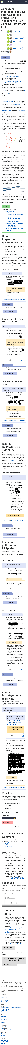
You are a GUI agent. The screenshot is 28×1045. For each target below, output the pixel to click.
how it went (15, 887)
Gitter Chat (16, 299)
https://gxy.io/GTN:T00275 (13, 92)
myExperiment (11, 460)
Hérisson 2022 (18, 104)
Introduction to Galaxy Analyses (12, 76)
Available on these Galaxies (12, 83)
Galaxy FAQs (7, 844)
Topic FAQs (7, 842)
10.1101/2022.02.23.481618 (17, 877)
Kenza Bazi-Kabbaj (18, 38)
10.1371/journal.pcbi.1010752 (11, 939)
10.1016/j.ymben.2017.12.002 (14, 862)
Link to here (6, 299)
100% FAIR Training (5, 1000)
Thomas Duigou (17, 34)
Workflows (8, 81)
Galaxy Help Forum (9, 848)
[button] (11, 947)
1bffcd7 (5, 1026)
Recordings (16, 81)
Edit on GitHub (5, 1010)
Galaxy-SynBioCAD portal (8, 101)
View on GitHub (17, 722)
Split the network (12, 224)
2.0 (8, 93)
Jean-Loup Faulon (17, 48)
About (2, 995)
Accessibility (3, 998)
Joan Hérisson (17, 41)
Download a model (12, 212)
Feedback (8, 964)
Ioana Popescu (17, 45)
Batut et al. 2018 (4, 1041)
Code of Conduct (4, 997)
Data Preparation (10, 211)
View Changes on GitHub (7, 1012)
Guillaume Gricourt (18, 31)
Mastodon (4, 1034)
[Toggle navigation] (26, 2)
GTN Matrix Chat (8, 846)
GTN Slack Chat (4, 1019)
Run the (14, 228)
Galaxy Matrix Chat (5, 1022)
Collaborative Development (6, 1001)
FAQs (12, 299)
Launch (13, 221)
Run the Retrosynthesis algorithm (13, 219)
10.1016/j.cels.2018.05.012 (15, 943)
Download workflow (11, 723)
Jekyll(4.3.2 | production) (6, 1029)
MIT (25, 90)
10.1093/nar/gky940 (9, 870)
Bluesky (3, 1035)
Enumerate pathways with (14, 223)
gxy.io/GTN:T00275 (9, 1006)
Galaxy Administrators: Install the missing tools (15, 959)
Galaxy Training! (8, 2)
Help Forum (22, 299)
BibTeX (7, 948)
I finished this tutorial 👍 (9, 818)
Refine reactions (12, 226)
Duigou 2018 (6, 110)
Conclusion (8, 230)
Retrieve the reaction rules (14, 217)
